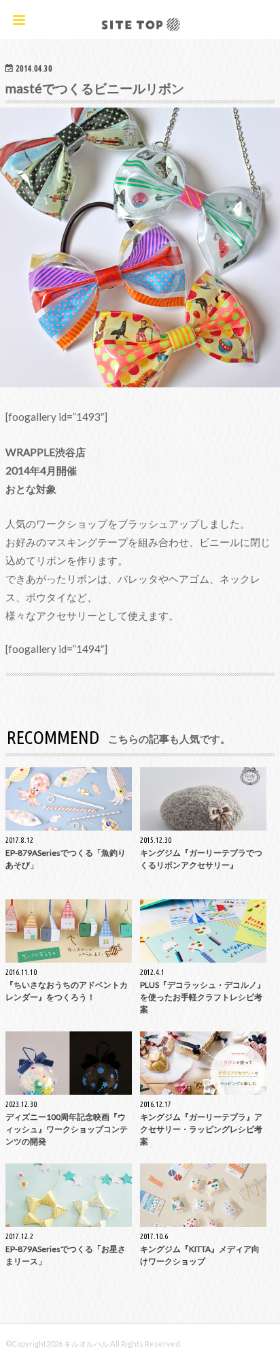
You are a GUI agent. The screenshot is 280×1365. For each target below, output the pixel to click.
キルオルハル (86, 1343)
